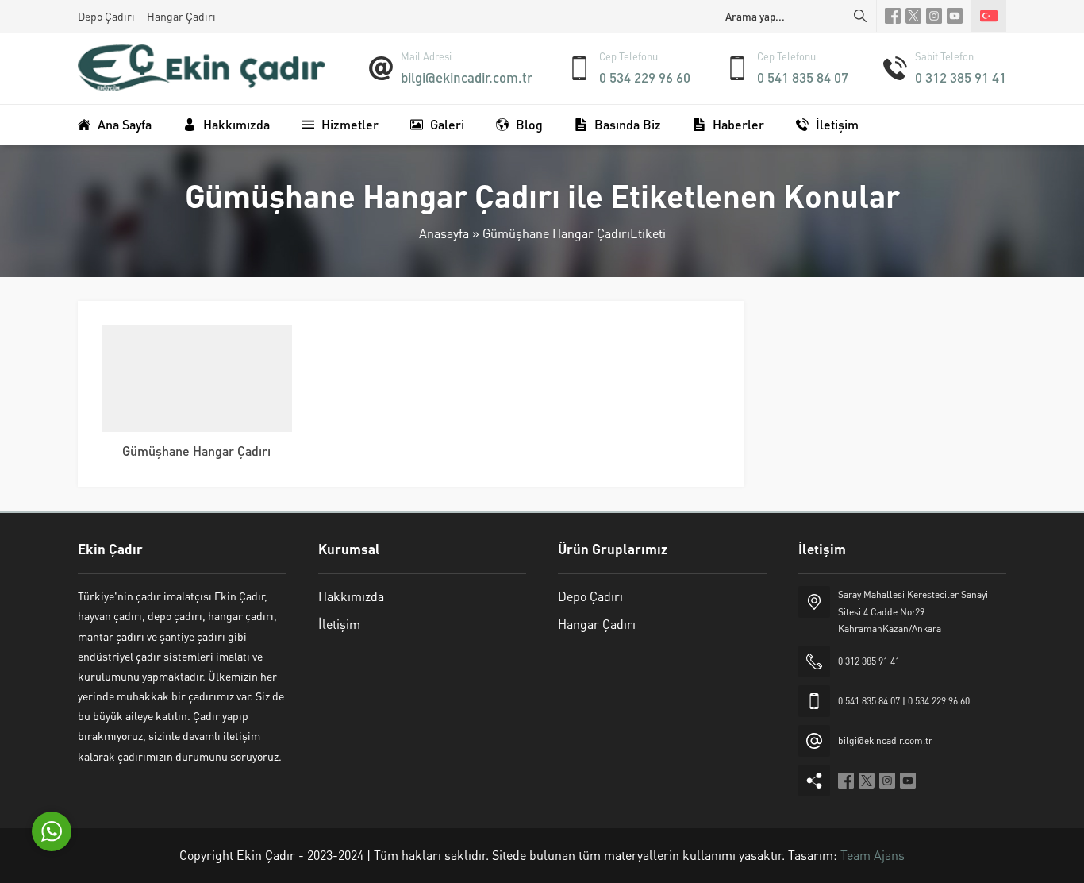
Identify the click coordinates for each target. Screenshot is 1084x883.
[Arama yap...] (860, 16)
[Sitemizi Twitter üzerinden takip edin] (913, 16)
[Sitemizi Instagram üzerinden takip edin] (934, 16)
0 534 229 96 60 (644, 77)
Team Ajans (872, 854)
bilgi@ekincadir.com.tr (466, 77)
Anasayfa (444, 233)
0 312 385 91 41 (960, 77)
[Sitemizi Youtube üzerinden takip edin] (955, 16)
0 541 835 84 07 (802, 77)
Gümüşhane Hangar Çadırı (196, 450)
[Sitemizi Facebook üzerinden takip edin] (893, 16)
